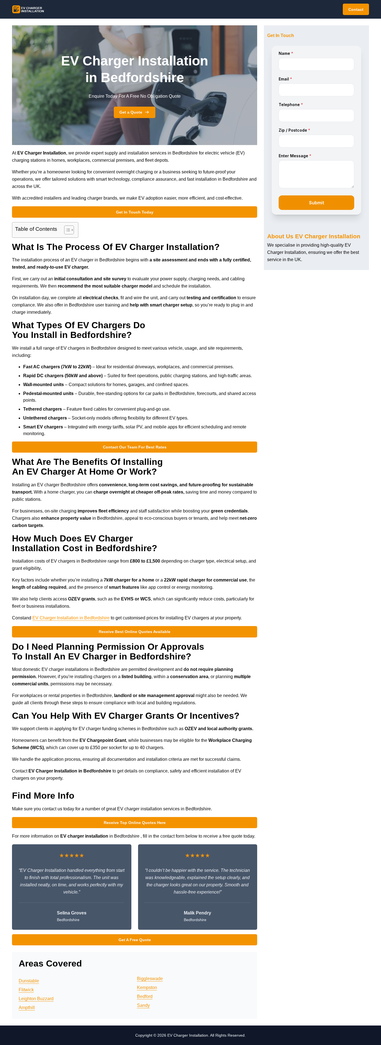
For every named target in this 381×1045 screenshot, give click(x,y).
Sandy (143, 1005)
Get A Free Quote (135, 940)
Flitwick (26, 989)
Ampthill (27, 1007)
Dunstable (29, 980)
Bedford (145, 996)
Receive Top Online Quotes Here (135, 822)
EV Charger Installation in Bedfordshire (71, 617)
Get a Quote (130, 112)
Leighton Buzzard (36, 998)
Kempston (147, 987)
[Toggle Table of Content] (66, 230)
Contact (355, 9)
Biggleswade (150, 978)
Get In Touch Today (134, 212)
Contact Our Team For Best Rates (135, 447)
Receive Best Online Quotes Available (134, 631)
